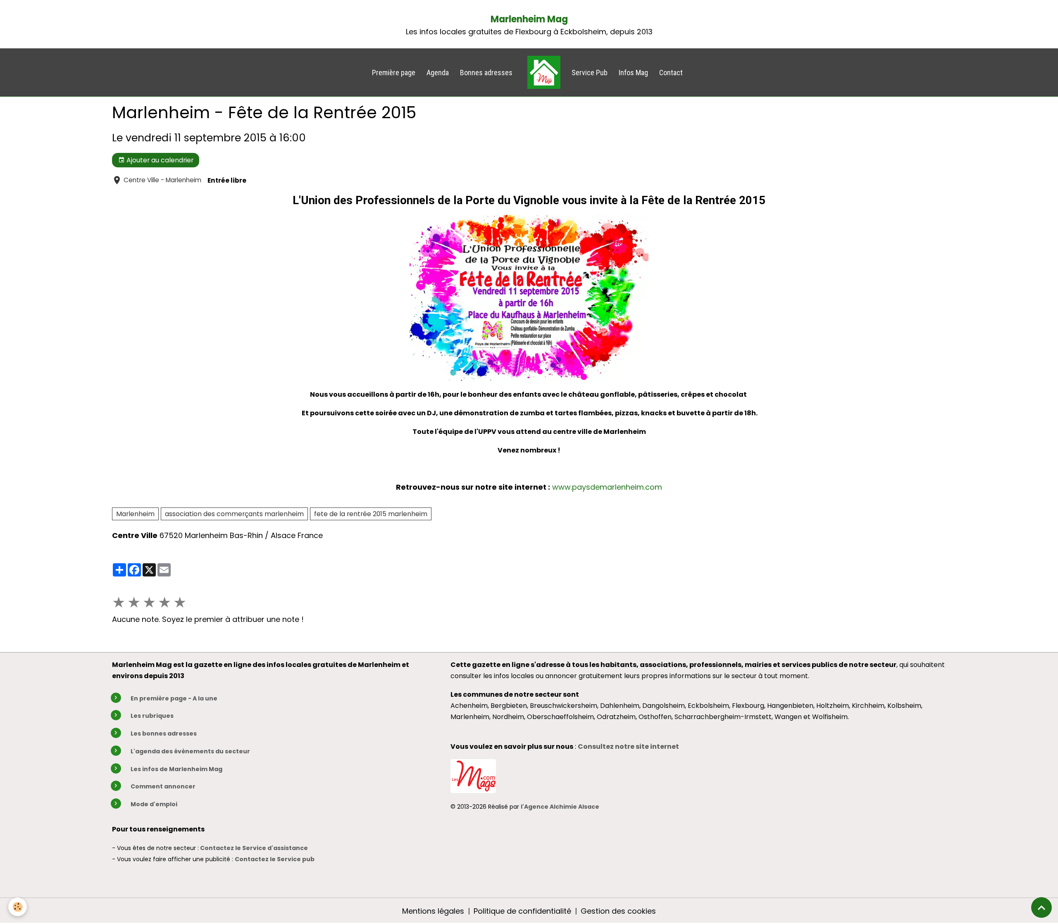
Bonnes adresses (486, 72)
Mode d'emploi (154, 804)
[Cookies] (17, 907)
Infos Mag (633, 72)
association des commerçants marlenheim (234, 514)
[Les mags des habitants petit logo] (473, 775)
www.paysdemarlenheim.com (607, 487)
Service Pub (590, 72)
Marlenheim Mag (529, 19)
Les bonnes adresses (164, 733)
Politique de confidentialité (522, 911)
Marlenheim (135, 514)
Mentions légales (433, 911)
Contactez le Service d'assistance (254, 848)
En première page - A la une (174, 698)
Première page (393, 72)
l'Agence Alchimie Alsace (560, 807)
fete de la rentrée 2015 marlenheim (370, 514)
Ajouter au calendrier (159, 160)
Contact (671, 72)
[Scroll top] (1041, 907)
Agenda (438, 72)
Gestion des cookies (618, 911)
